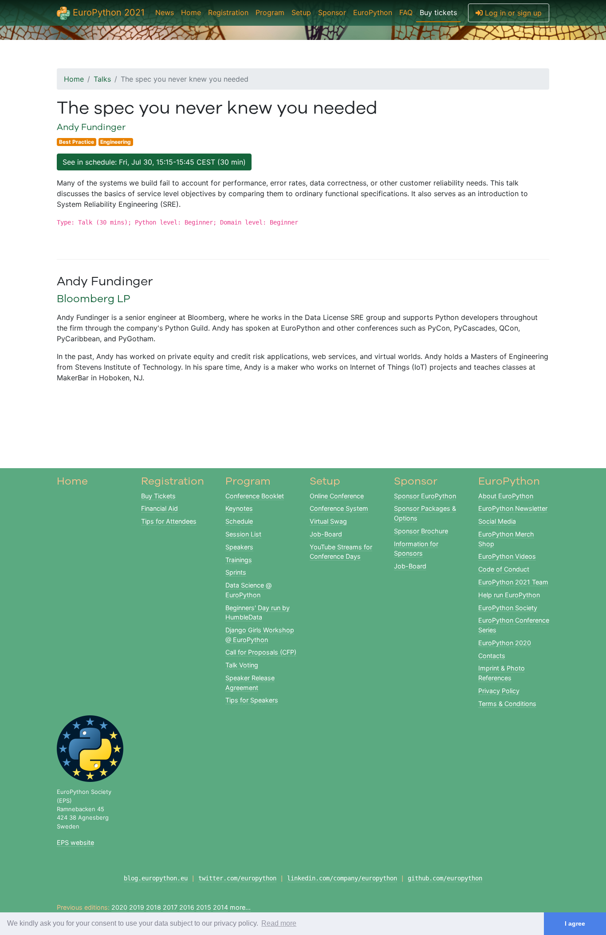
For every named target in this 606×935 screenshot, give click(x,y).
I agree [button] (575, 923)
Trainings (238, 560)
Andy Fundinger (91, 127)
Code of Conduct (503, 569)
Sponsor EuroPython (425, 496)
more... (240, 907)
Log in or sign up (512, 12)
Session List (243, 534)
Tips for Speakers (251, 700)
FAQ (406, 12)
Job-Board (326, 534)
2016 (186, 907)
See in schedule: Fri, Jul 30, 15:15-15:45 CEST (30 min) (154, 162)
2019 (136, 907)
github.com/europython (445, 878)
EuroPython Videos (507, 556)
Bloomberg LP (93, 298)
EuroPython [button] (372, 12)
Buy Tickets (158, 496)
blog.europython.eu (156, 878)
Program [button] (270, 12)
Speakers (239, 547)
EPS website (75, 842)
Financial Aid (159, 508)
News (164, 12)
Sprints (235, 572)
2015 (203, 907)
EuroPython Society (507, 607)
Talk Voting (241, 665)
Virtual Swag (328, 521)
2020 (119, 907)
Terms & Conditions (507, 703)
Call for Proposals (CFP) (260, 652)
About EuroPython (505, 496)
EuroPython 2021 (107, 12)
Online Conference (337, 496)
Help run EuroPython (509, 595)
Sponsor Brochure (421, 531)
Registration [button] (228, 12)
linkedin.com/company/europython (342, 878)
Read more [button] (278, 923)
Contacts (491, 655)
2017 (170, 907)
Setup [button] (301, 12)
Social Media (497, 521)
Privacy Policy (498, 690)
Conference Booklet (254, 496)
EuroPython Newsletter (512, 508)
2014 (220, 907)
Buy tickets (438, 12)
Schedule (239, 521)
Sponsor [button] (332, 12)
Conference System (339, 508)
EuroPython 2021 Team (513, 582)
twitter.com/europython (237, 878)
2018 (153, 907)
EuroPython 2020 (504, 643)
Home (191, 12)
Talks (102, 79)
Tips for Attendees (169, 521)
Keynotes (239, 508)
